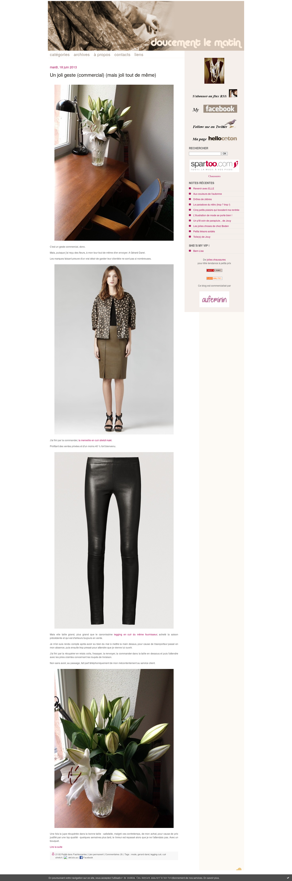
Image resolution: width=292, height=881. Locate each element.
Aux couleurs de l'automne (207, 193)
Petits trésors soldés (204, 231)
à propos (102, 54)
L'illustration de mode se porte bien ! (212, 215)
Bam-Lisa (198, 250)
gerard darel (143, 854)
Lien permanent (96, 854)
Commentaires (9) (114, 854)
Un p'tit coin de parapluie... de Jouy (212, 220)
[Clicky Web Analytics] (214, 279)
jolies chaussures (216, 259)
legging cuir (156, 854)
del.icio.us (72, 857)
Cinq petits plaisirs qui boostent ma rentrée (216, 209)
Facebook (88, 857)
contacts (122, 54)
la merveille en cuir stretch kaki (95, 440)
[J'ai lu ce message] (288, 877)
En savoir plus (211, 877)
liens (138, 54)
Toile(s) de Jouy (201, 236)
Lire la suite (56, 846)
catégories (60, 54)
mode (133, 854)
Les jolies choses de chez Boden (211, 226)
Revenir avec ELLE (203, 188)
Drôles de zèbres (202, 199)
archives (82, 54)
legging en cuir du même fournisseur (135, 634)
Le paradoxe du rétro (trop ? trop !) (211, 204)
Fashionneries (80, 854)
